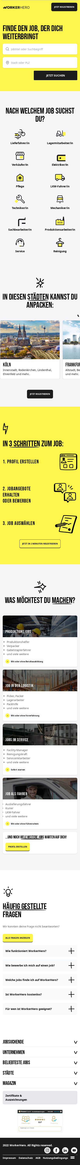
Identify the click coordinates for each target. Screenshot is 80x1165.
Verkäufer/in (20, 164)
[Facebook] (56, 1150)
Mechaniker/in (59, 208)
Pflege (20, 186)
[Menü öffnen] (72, 1157)
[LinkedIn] (65, 1150)
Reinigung (60, 251)
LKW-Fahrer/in (59, 186)
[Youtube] (74, 1150)
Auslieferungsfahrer (18, 804)
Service (20, 251)
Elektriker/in (60, 164)
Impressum (9, 1158)
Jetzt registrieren (64, 7)
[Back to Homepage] (17, 6)
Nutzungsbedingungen (56, 1158)
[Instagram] (47, 1150)
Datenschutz (26, 1158)
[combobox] (40, 49)
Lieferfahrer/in (19, 143)
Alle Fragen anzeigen (17, 938)
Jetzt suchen (55, 75)
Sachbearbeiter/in (20, 229)
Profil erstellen (17, 846)
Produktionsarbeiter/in (60, 229)
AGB (38, 1158)
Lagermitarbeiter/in (60, 143)
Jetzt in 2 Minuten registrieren (40, 543)
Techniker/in (20, 208)
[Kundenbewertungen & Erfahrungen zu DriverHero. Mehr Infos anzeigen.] (40, 1121)
